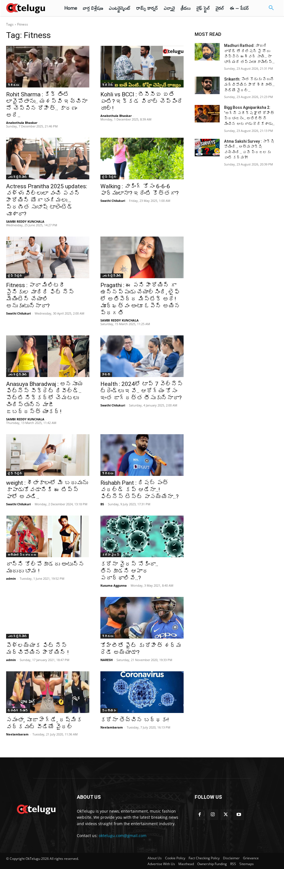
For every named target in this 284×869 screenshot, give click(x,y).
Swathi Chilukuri (112, 201)
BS (102, 504)
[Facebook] (200, 815)
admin (11, 578)
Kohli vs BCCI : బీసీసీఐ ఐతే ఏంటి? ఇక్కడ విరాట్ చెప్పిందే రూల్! (141, 101)
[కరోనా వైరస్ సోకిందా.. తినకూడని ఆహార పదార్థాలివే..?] (142, 536)
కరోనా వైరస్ (111, 555)
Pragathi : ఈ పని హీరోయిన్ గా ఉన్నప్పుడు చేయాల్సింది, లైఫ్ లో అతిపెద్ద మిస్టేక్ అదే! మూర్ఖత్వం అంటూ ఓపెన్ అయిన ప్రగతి (140, 299)
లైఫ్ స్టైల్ (109, 177)
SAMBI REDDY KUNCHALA (25, 221)
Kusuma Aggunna (113, 585)
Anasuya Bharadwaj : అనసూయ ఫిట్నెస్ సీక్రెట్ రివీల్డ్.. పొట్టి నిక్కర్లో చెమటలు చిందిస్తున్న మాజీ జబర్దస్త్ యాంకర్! (44, 398)
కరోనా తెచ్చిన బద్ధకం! (134, 720)
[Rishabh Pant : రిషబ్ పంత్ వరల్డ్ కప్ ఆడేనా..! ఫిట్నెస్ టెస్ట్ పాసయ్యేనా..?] (142, 455)
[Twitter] (226, 815)
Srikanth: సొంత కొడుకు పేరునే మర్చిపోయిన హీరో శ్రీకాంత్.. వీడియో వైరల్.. (249, 84)
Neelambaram (17, 734)
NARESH (106, 660)
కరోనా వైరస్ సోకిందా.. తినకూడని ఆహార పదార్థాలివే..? (129, 571)
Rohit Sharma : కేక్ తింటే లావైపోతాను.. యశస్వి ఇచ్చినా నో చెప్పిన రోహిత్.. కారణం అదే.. (46, 105)
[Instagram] (213, 815)
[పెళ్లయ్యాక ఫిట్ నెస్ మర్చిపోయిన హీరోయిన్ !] (47, 618)
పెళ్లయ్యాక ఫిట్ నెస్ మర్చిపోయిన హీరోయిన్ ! (37, 649)
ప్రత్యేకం (109, 710)
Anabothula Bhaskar (21, 122)
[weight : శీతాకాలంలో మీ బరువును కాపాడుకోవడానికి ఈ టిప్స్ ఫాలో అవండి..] (47, 455)
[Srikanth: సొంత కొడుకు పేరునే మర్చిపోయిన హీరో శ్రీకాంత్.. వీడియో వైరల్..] (207, 85)
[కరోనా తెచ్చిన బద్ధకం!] (142, 692)
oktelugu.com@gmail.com (122, 835)
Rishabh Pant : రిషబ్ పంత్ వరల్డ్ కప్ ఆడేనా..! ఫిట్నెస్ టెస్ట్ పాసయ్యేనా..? (139, 489)
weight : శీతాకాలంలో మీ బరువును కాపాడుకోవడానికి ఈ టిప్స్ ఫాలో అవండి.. (47, 489)
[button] (271, 8)
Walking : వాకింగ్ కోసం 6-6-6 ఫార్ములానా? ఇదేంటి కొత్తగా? (139, 190)
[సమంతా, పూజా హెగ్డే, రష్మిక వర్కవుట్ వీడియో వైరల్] (47, 692)
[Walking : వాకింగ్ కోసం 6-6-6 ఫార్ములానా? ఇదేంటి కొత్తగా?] (142, 158)
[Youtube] (239, 815)
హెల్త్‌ (106, 374)
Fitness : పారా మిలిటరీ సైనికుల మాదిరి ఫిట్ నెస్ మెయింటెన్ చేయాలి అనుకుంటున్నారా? (40, 295)
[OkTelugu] (28, 8)
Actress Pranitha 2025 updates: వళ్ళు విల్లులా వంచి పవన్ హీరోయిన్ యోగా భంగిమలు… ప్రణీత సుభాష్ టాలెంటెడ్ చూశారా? (46, 200)
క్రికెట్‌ (107, 85)
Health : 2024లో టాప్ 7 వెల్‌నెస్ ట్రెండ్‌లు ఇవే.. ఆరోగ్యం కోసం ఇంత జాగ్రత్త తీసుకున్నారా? (141, 391)
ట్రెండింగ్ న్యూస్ (18, 710)
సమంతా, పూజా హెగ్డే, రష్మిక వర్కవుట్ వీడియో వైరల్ (44, 723)
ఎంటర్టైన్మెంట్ (17, 177)
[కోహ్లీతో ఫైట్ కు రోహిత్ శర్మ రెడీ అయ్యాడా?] (142, 618)
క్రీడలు (13, 85)
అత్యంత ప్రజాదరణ (22, 555)
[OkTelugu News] (36, 808)
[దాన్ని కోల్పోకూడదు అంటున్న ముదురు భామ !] (47, 536)
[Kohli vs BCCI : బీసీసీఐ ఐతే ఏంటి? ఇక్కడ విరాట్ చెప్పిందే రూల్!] (142, 66)
